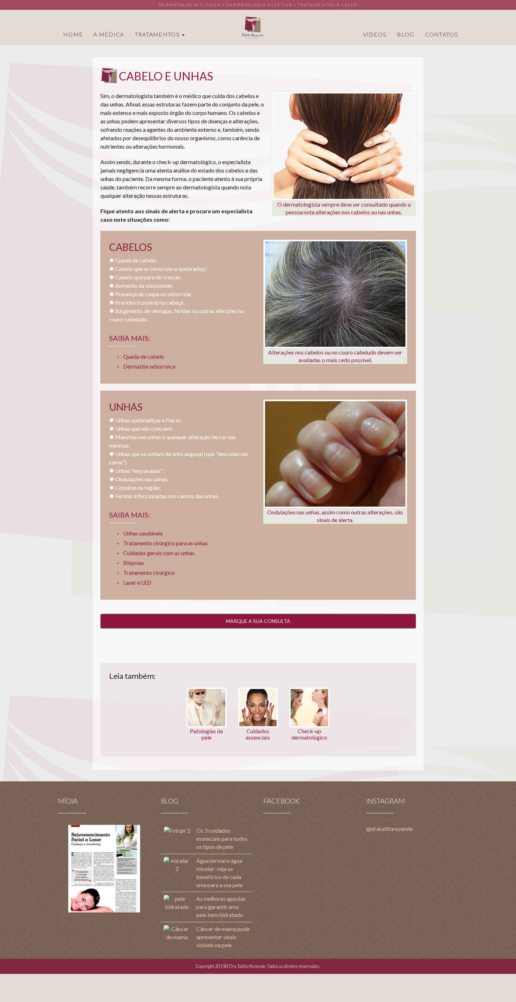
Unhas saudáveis (143, 533)
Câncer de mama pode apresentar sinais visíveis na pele (223, 936)
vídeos (375, 34)
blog (405, 34)
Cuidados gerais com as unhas (158, 552)
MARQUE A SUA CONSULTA (258, 621)
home (73, 34)
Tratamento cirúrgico (149, 572)
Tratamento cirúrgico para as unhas (165, 543)
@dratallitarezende (389, 828)
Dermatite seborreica (149, 366)
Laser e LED (137, 582)
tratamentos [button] (158, 34)
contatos (441, 34)
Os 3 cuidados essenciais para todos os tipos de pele (221, 838)
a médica (108, 34)
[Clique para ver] (105, 869)
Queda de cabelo (143, 356)
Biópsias (133, 562)
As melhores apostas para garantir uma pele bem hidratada (221, 906)
